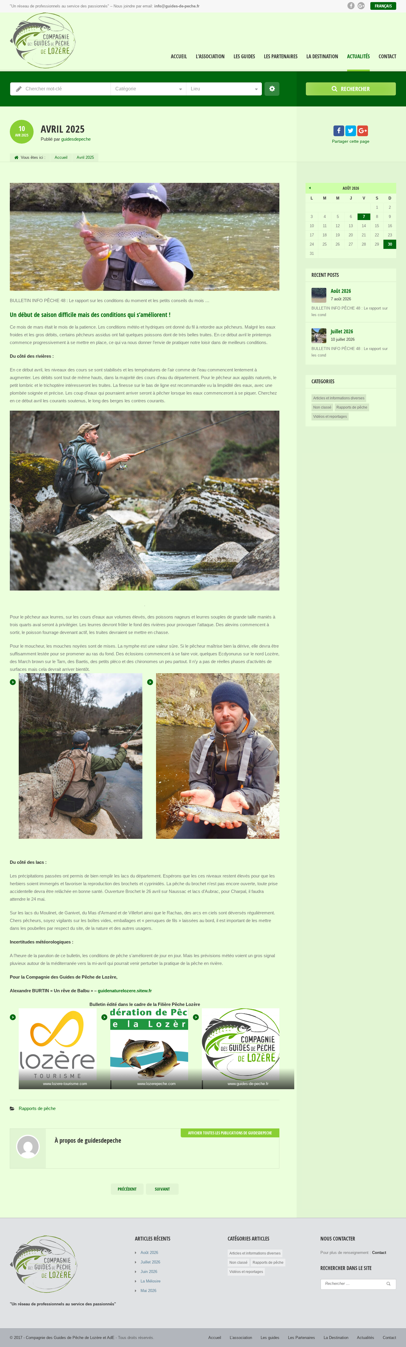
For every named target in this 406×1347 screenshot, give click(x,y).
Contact (387, 56)
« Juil (310, 187)
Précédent (127, 1189)
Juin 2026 (149, 1271)
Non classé (322, 407)
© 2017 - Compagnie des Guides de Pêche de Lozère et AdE (62, 1337)
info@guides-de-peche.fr (176, 6)
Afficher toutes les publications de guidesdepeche (230, 1133)
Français (383, 6)
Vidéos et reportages (330, 417)
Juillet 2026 (150, 1262)
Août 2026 (149, 1252)
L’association (210, 56)
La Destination (322, 56)
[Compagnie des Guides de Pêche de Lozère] (44, 41)
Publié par (66, 139)
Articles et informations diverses (338, 398)
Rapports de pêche (37, 1108)
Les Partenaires (281, 56)
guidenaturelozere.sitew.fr (125, 990)
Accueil (179, 56)
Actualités (358, 56)
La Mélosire (150, 1281)
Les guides (244, 56)
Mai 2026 (148, 1290)
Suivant (162, 1189)
